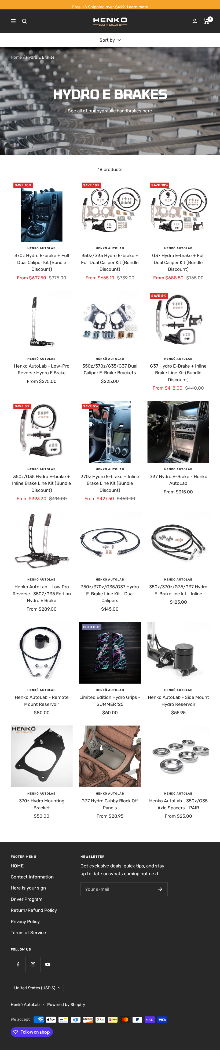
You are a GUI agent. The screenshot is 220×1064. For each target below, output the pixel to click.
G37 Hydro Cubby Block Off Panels (110, 804)
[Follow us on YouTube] (47, 964)
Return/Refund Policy (34, 910)
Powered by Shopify (66, 1004)
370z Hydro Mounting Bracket (41, 804)
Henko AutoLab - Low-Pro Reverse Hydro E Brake (41, 369)
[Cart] (206, 21)
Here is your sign (28, 888)
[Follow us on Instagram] (32, 964)
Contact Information (32, 877)
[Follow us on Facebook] (18, 964)
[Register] (160, 889)
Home (16, 57)
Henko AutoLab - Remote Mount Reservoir (42, 701)
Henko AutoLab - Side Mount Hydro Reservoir (178, 701)
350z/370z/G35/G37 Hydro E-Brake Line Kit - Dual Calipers (110, 593)
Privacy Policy (25, 921)
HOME (17, 866)
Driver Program (26, 899)
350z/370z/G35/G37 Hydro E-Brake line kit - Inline (178, 590)
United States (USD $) (34, 987)
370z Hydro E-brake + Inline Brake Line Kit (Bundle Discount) (110, 483)
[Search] (24, 21)
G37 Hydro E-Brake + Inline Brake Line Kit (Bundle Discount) (178, 372)
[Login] (194, 21)
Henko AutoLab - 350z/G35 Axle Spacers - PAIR (178, 804)
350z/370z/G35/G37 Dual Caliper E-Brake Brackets (109, 369)
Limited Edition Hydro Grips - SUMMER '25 (109, 701)
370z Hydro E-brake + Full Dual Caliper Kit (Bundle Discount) (41, 262)
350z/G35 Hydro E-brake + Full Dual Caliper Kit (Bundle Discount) (110, 262)
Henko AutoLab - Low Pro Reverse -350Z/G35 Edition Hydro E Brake (42, 593)
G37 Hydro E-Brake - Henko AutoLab (178, 480)
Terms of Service (28, 932)
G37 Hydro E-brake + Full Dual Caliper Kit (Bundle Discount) (178, 262)
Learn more (137, 7)
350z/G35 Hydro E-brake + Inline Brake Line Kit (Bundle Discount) (41, 483)
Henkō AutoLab (41, 248)
